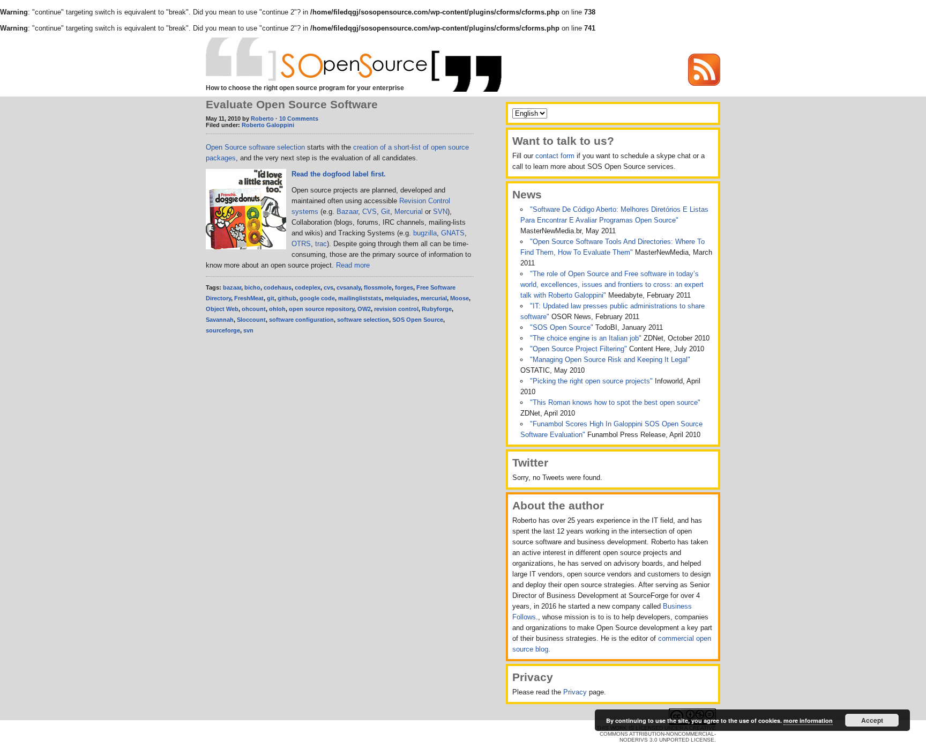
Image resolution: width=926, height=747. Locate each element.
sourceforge (223, 330)
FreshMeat (249, 298)
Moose (459, 298)
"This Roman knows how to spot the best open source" (615, 402)
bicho (252, 287)
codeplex (307, 287)
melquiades (401, 298)
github (287, 298)
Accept (872, 720)
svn (248, 330)
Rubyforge (437, 309)
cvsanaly (349, 287)
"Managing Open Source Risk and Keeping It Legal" (610, 360)
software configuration (301, 319)
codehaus (278, 287)
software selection (363, 319)
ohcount (254, 309)
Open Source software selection (255, 147)
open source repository (321, 309)
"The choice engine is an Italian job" (587, 338)
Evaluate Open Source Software (292, 104)
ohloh (277, 309)
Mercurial (408, 212)
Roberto (262, 118)
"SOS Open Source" (562, 327)
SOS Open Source (417, 319)
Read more (353, 265)
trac (321, 244)
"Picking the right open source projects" (592, 381)
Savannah (220, 319)
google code (317, 298)
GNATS (453, 233)
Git (385, 212)
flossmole (378, 287)
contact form (554, 156)
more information (808, 720)
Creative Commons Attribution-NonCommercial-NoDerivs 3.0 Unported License (658, 734)
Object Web (222, 309)
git (270, 298)
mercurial (434, 298)
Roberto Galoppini (268, 125)
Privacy (575, 692)
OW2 (364, 309)
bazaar (232, 287)
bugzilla (425, 233)
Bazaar (347, 212)
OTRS (301, 244)
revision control (396, 309)
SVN (440, 212)
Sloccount (251, 319)
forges (404, 287)
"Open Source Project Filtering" (579, 349)
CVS (369, 212)
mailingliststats (360, 298)
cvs (328, 287)
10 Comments (298, 118)
